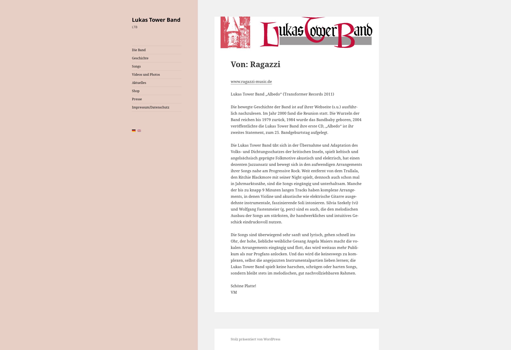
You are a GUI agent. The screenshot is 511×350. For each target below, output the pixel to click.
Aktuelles (139, 83)
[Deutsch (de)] (134, 130)
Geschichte (140, 58)
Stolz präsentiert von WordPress (255, 339)
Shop (136, 91)
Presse (137, 99)
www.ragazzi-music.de (251, 81)
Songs (136, 66)
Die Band (139, 50)
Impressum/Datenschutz (150, 107)
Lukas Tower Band (156, 19)
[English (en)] (139, 130)
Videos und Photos (146, 74)
